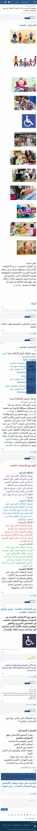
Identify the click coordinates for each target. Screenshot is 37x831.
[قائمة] (35, 2)
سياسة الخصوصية (17, 825)
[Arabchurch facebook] (5, 2)
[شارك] (4, 22)
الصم (4, 353)
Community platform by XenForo (22, 829)
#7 (1, 686)
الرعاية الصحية (12, 445)
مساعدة (10, 825)
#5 (1, 605)
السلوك (9, 438)
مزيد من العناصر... (27, 767)
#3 (1, 343)
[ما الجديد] (12, 2)
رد (1, 307)
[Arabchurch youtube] (9, 2)
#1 (1, 21)
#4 (1, 462)
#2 (1, 320)
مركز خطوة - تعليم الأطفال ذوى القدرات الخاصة (22, 774)
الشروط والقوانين (26, 825)
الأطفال (14, 423)
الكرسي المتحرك (28, 401)
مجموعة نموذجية (18, 366)
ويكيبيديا (18, 284)
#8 (1, 714)
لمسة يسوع (32, 13)
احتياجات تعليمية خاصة (15, 385)
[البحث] (2, 2)
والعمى (26, 356)
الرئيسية (4, 825)
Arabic (33, 822)
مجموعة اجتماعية (18, 362)
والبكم (33, 356)
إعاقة (23, 375)
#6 (1, 661)
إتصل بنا (34, 825)
